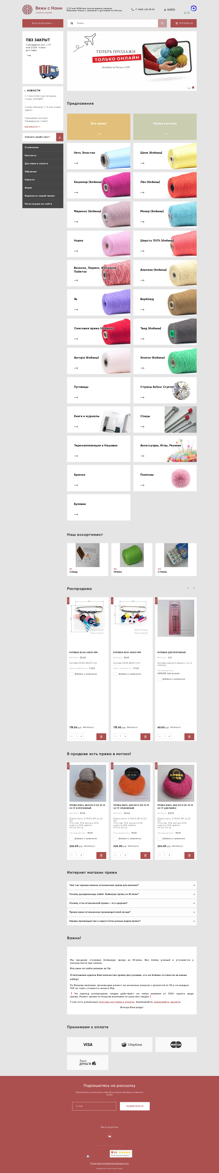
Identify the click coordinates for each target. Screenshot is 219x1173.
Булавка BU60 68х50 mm (83, 653)
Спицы (73, 572)
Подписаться (134, 1106)
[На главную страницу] (42, 9)
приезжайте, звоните (167, 1002)
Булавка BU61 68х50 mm (127, 653)
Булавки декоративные (171, 653)
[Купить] (101, 736)
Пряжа (118, 572)
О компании (32, 147)
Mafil (90, 833)
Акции (28, 188)
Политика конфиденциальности (109, 1164)
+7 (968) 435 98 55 (145, 10)
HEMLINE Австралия (168, 674)
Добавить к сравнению (85, 674)
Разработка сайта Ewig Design (109, 1169)
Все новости (31, 127)
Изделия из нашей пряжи (40, 196)
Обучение (31, 172)
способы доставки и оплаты (116, 1002)
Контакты (30, 155)
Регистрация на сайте (38, 204)
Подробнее (86, 76)
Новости (30, 180)
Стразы (162, 572)
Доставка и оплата (36, 163)
